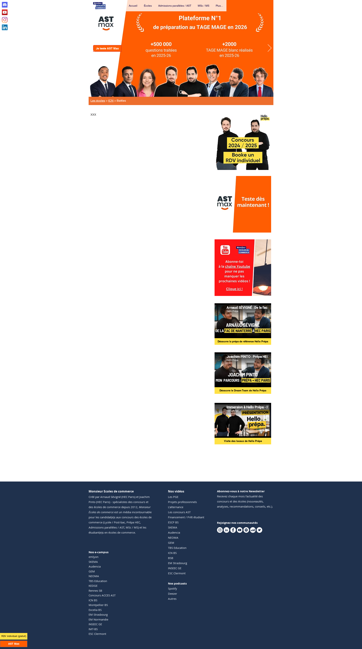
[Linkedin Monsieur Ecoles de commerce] (5, 27)
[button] (148, 5)
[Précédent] (92, 48)
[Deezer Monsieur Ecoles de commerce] (253, 530)
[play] (263, 229)
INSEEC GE (95, 624)
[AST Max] (181, 92)
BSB (170, 558)
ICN (111, 100)
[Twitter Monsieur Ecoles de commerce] (259, 530)
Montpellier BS (98, 605)
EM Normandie (98, 619)
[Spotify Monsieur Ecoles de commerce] (246, 530)
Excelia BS (95, 610)
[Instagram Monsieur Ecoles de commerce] (5, 20)
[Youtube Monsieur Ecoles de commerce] (5, 12)
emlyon (93, 557)
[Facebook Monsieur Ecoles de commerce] (233, 530)
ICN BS (93, 600)
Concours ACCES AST (102, 595)
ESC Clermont (97, 634)
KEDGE (93, 586)
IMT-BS (93, 629)
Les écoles (97, 100)
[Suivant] (270, 48)
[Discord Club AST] (5, 5)
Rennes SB (95, 590)
